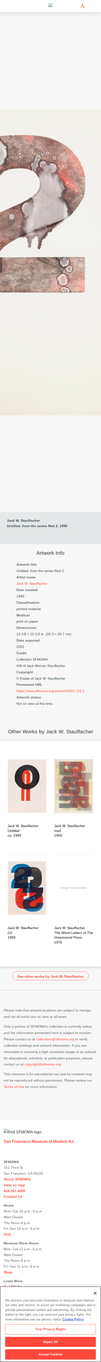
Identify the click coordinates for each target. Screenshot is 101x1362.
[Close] (95, 1293)
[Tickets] (82, 6)
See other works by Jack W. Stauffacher (50, 976)
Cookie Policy (73, 1319)
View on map (14, 1185)
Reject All (50, 1342)
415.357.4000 (14, 1191)
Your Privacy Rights (50, 1329)
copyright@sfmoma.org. (43, 1064)
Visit (7, 1234)
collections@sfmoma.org (55, 1039)
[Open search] (90, 6)
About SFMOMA (17, 1179)
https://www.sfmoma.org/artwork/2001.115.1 (50, 691)
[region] (50, 1324)
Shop (8, 1272)
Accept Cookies (50, 1354)
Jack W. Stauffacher (23, 520)
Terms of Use (14, 1087)
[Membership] (75, 6)
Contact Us (13, 1196)
